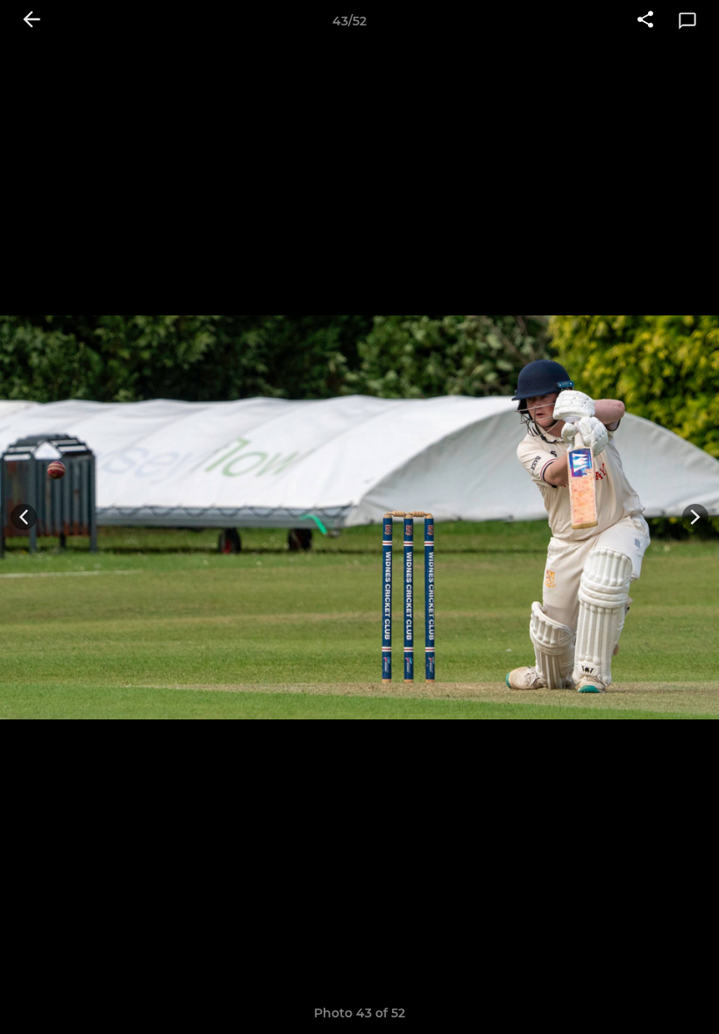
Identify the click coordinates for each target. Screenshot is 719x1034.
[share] (645, 21)
